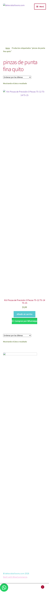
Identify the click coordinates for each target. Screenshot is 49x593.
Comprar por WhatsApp (25, 321)
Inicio (8, 48)
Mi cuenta (8, 588)
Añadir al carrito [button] (24, 314)
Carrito (38, 586)
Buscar (24, 588)
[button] (43, 19)
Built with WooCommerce (15, 577)
